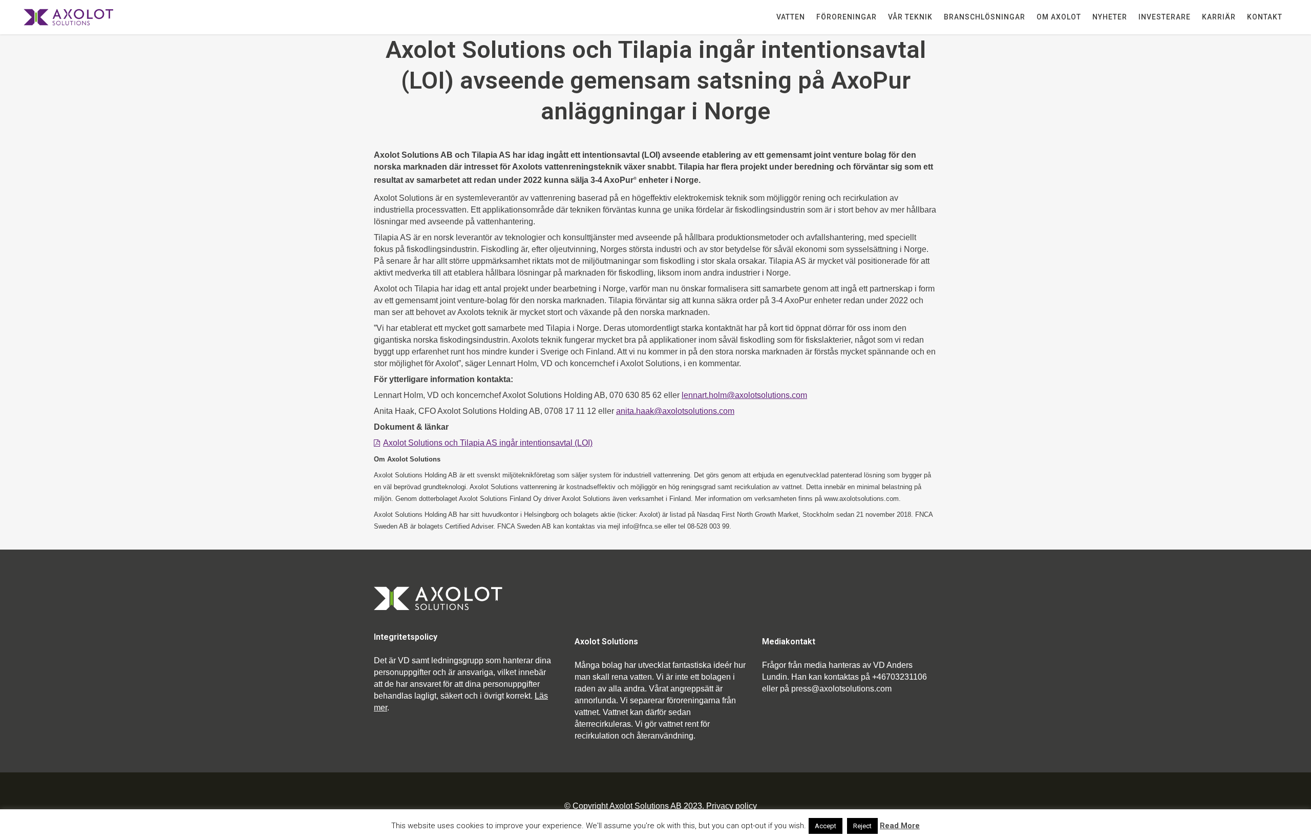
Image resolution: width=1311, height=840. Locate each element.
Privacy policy (731, 806)
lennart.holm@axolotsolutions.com (744, 395)
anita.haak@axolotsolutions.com (675, 411)
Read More (900, 825)
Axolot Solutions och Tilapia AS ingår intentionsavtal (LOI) (488, 442)
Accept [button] (825, 826)
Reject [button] (862, 826)
